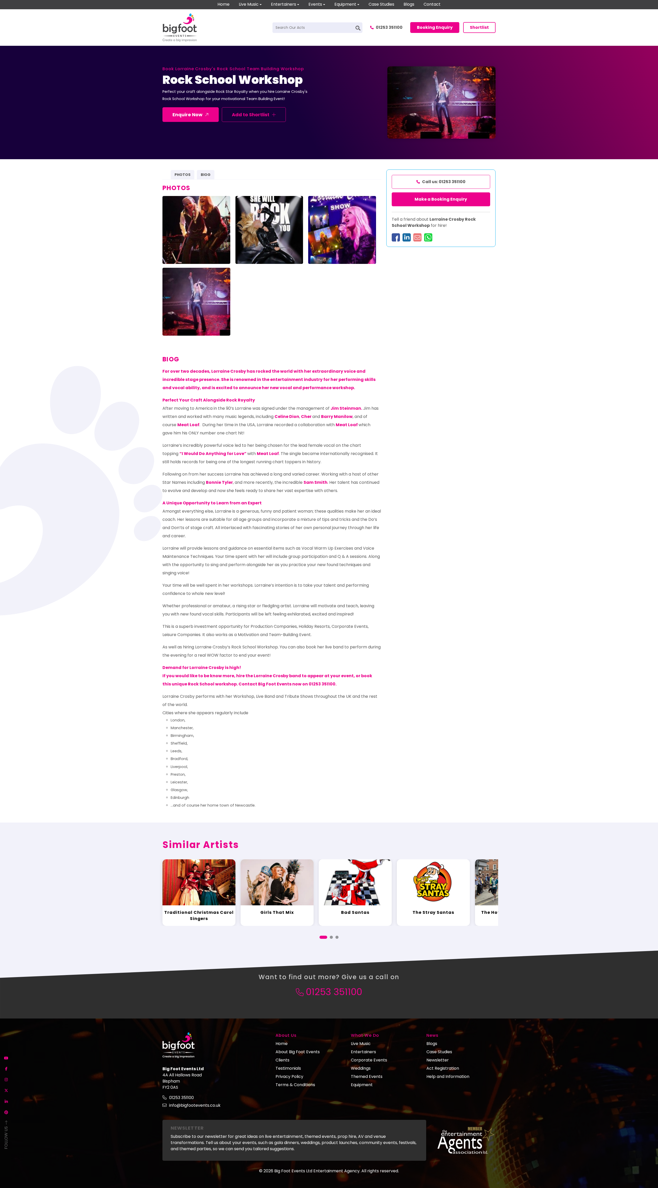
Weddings (361, 1068)
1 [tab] (323, 937)
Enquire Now (187, 114)
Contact (432, 4)
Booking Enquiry (435, 27)
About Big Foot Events (298, 1052)
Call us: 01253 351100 (443, 182)
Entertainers (283, 4)
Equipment (345, 4)
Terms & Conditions (295, 1085)
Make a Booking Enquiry (441, 199)
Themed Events (366, 1076)
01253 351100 (389, 27)
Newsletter (437, 1060)
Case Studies (381, 4)
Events (315, 4)
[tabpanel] (198, 892)
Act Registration (442, 1068)
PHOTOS (182, 174)
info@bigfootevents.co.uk (195, 1105)
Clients (282, 1060)
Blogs (409, 4)
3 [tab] (337, 937)
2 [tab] (331, 937)
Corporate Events (369, 1060)
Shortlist (479, 27)
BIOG (206, 174)
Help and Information (447, 1076)
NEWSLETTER (187, 1128)
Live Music (249, 4)
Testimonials (288, 1068)
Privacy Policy (289, 1076)
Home (223, 4)
